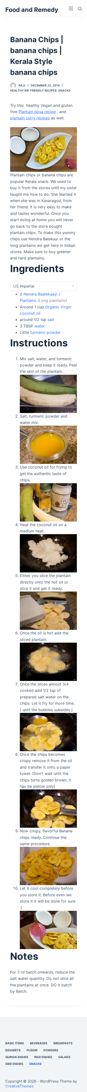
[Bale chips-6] (48, 444)
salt (51, 319)
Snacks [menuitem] (35, 1064)
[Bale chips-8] (48, 731)
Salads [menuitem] (64, 1057)
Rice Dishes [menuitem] (43, 1057)
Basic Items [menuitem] (14, 1043)
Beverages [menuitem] (38, 1043)
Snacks (64, 90)
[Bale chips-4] (48, 553)
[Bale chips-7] (48, 661)
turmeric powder (45, 332)
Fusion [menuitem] (32, 1050)
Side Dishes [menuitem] (14, 1064)
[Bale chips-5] (48, 610)
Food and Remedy (31, 9)
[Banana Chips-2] (43, 149)
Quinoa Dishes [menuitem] (16, 1057)
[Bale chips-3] (48, 393)
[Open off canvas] (71, 8)
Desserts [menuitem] (13, 1050)
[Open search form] (80, 8)
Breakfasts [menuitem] (62, 1043)
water (39, 326)
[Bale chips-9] (48, 808)
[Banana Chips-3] (48, 929)
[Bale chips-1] (48, 501)
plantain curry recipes (30, 118)
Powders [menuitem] (51, 1050)
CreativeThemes (19, 1086)
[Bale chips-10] (48, 865)
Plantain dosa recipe (37, 111)
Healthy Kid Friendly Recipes (33, 90)
